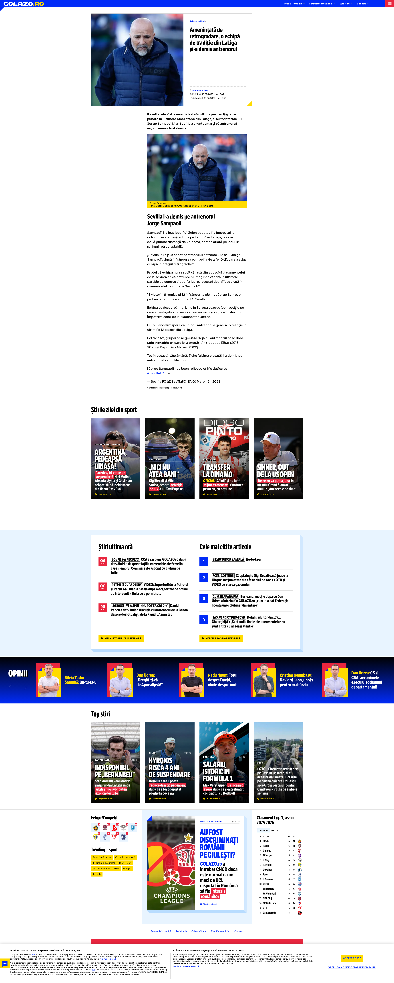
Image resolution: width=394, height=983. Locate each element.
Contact (238, 931)
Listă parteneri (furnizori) (186, 966)
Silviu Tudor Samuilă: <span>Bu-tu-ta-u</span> (71, 680)
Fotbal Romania (293, 3)
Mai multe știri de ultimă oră (123, 638)
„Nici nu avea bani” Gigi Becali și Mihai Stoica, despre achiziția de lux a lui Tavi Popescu (170, 458)
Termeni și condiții (161, 931)
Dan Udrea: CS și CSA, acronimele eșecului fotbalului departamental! (358, 680)
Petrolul (267, 865)
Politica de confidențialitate (191, 931)
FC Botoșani (269, 903)
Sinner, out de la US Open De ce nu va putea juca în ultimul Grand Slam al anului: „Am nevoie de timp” (278, 458)
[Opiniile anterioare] (10, 687)
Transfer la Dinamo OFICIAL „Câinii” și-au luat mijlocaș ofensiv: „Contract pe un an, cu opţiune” (224, 458)
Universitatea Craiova (107, 868)
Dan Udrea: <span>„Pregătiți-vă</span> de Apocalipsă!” (143, 680)
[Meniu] (389, 3)
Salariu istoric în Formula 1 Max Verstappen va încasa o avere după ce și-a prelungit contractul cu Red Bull (224, 762)
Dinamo (267, 850)
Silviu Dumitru (200, 90)
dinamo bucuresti (105, 863)
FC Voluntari (269, 893)
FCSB (266, 841)
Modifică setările (220, 931)
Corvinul (267, 869)
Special (361, 3)
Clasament (263, 830)
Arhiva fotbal (197, 21)
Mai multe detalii (108, 959)
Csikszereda (269, 912)
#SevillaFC (155, 373)
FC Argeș (268, 855)
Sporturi (345, 3)
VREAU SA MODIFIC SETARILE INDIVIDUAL (352, 967)
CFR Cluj (126, 863)
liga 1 (128, 868)
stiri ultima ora (103, 857)
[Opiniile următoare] (25, 687)
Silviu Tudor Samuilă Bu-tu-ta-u (246, 562)
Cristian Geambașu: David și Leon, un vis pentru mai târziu (286, 680)
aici (93, 969)
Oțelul (266, 884)
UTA (265, 908)
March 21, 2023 (208, 382)
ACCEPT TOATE (352, 958)
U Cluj (266, 860)
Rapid (266, 846)
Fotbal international (320, 3)
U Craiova (268, 879)
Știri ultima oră (115, 546)
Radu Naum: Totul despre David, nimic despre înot (215, 680)
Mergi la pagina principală (223, 638)
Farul (265, 874)
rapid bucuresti (127, 857)
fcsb (98, 874)
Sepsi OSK (268, 889)
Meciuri (274, 830)
